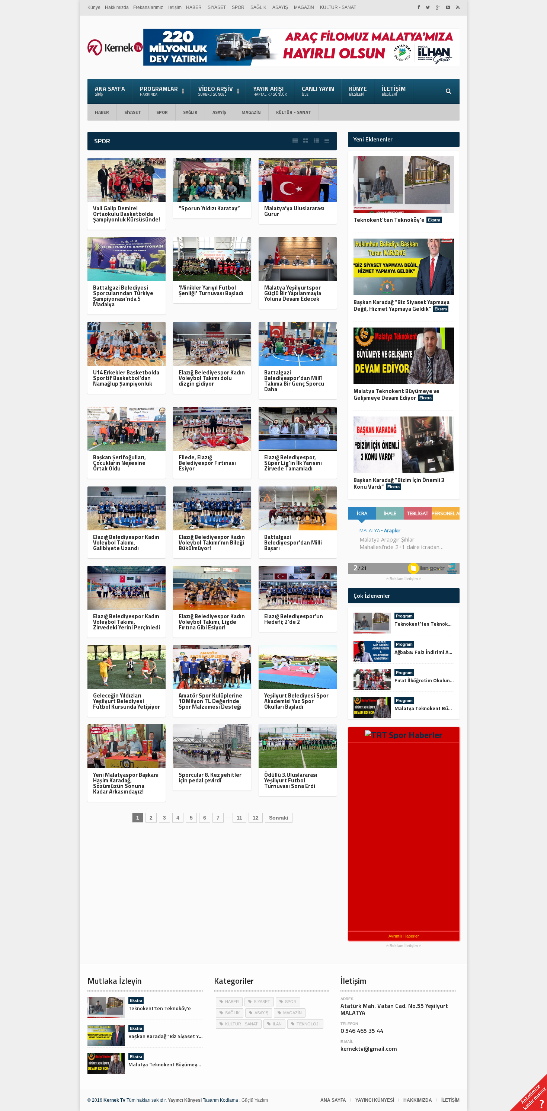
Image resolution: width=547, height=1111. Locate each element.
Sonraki (278, 818)
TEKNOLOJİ (308, 1024)
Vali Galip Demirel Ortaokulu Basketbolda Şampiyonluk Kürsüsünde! (126, 214)
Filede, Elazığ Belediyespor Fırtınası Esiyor (207, 463)
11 (239, 818)
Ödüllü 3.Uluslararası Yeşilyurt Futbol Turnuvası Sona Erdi (290, 780)
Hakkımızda (117, 7)
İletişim (174, 7)
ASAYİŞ (280, 7)
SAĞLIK (258, 7)
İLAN (277, 1024)
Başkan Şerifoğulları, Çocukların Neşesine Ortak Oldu (119, 463)
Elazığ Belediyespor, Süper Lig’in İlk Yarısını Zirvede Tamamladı (293, 463)
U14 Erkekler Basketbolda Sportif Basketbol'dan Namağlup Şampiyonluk (126, 378)
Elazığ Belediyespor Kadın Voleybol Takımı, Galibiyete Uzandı (126, 542)
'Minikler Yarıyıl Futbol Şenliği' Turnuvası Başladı (211, 290)
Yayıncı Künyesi (374, 1100)
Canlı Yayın (318, 90)
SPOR (238, 7)
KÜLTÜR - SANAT (338, 7)
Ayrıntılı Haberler (403, 936)
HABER (194, 7)
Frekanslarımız (148, 7)
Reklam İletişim (403, 579)
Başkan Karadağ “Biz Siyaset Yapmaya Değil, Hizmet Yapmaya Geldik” (402, 305)
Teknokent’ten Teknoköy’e (389, 220)
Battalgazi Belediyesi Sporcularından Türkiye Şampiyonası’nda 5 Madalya (123, 296)
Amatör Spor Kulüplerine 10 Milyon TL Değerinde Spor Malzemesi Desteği (210, 701)
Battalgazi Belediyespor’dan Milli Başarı (293, 542)
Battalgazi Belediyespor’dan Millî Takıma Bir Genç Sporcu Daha (294, 380)
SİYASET (217, 7)
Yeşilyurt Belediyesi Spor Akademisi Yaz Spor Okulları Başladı (296, 701)
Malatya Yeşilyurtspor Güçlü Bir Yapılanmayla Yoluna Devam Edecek (292, 293)
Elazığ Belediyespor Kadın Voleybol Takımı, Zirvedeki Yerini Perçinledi (126, 622)
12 (256, 818)
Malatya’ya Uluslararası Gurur (294, 211)
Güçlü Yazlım (254, 1100)
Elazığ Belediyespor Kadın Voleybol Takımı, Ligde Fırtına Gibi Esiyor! (212, 622)
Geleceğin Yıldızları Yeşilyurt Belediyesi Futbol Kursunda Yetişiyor (126, 701)
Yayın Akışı (270, 90)
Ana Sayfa (110, 90)
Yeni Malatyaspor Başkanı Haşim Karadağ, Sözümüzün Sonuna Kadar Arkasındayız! (126, 783)
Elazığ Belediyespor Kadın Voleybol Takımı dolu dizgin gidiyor (212, 378)
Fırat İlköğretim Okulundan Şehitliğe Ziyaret (447, 680)
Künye (93, 7)
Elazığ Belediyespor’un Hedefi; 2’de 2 (293, 619)
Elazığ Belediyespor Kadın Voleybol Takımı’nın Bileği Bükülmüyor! (212, 542)
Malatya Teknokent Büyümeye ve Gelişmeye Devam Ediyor (396, 394)
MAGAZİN (304, 7)
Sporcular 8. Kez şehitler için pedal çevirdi (210, 777)
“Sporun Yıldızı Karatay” (209, 208)
